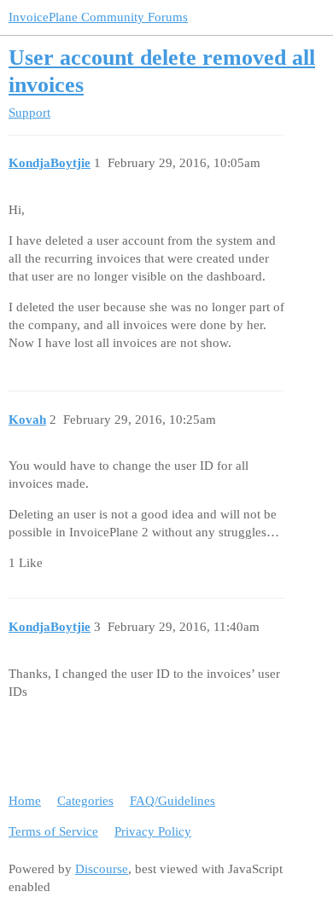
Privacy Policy (152, 831)
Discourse (101, 869)
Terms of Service (53, 831)
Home (25, 801)
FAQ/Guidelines (172, 801)
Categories (85, 801)
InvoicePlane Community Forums (98, 17)
